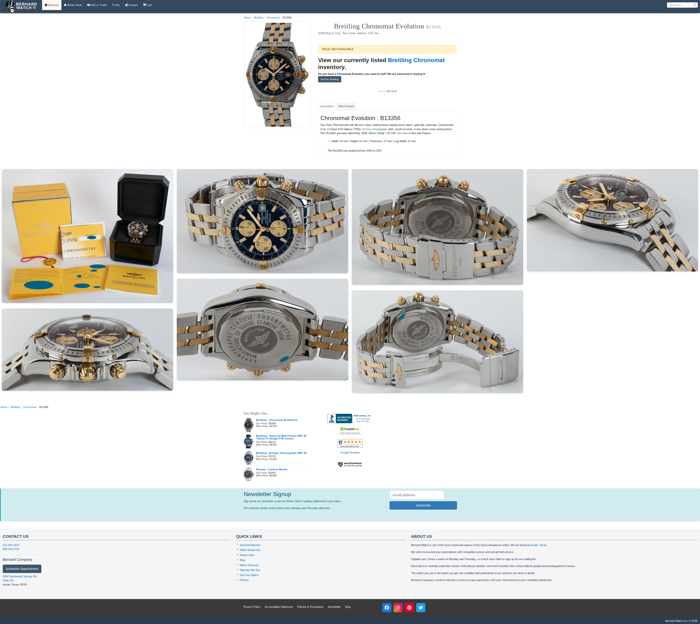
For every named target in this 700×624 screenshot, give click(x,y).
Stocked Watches (250, 545)
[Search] (695, 5)
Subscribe (423, 505)
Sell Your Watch (249, 575)
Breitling (258, 17)
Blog (242, 560)
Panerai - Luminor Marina (271, 469)
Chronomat (273, 17)
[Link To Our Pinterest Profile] (409, 607)
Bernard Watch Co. (676, 620)
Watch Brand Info (250, 549)
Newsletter (334, 606)
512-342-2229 (11, 545)
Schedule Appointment (22, 569)
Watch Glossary (249, 565)
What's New (74, 5)
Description (326, 106)
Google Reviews (350, 452)
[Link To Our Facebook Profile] (386, 607)
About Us (421, 536)
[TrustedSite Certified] (350, 430)
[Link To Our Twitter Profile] (420, 607)
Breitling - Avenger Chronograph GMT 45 (281, 453)
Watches (53, 5)
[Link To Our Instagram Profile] (398, 607)
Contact (133, 5)
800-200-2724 (11, 549)
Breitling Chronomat (416, 60)
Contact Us (16, 536)
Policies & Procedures (310, 606)
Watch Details (346, 106)
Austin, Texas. (538, 545)
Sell (98, 5)
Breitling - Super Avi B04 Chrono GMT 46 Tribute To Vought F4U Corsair (281, 437)
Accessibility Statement (279, 606)
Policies (244, 580)
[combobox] (682, 5)
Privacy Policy (251, 606)
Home (247, 17)
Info (117, 5)
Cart (149, 5)
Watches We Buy (250, 570)
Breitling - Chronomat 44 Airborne (277, 420)
